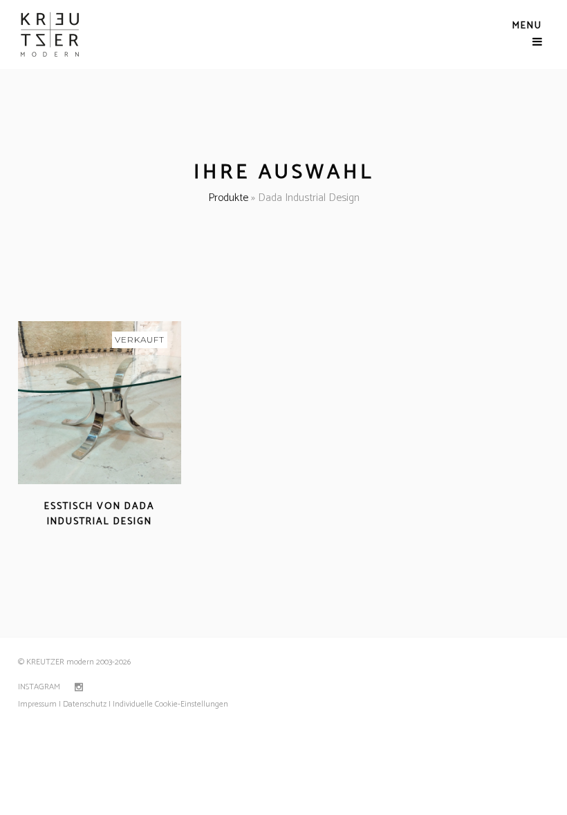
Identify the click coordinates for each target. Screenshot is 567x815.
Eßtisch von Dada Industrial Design (99, 514)
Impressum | (39, 704)
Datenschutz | (87, 704)
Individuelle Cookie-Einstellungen (169, 704)
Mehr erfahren (60, 538)
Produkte (228, 198)
